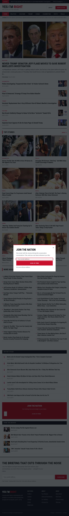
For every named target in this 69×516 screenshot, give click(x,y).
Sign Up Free (34, 263)
